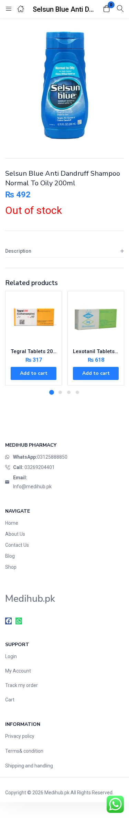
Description (18, 251)
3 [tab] (69, 392)
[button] (106, 9)
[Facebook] (8, 621)
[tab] (64, 251)
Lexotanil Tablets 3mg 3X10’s (96, 351)
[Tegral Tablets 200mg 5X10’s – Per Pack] (33, 319)
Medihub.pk (56, 792)
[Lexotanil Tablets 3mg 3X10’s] (96, 319)
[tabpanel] (33, 341)
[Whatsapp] (18, 621)
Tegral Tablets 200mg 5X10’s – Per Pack (33, 351)
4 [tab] (77, 392)
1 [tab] (51, 392)
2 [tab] (60, 392)
